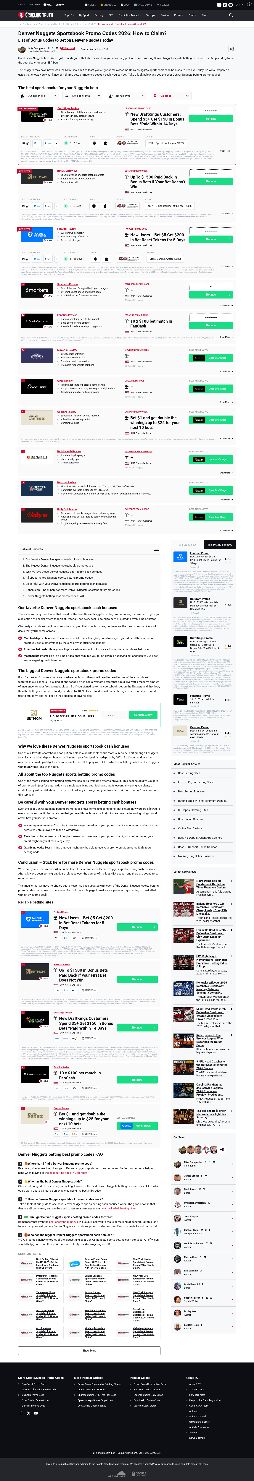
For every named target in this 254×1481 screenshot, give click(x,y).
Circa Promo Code (134, 381)
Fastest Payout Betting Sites (195, 782)
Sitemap (193, 1432)
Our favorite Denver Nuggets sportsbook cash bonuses (60, 559)
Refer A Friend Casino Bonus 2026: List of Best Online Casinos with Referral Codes (96, 1263)
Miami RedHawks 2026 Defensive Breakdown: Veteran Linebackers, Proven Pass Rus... (211, 1014)
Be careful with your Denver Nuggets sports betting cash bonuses (66, 583)
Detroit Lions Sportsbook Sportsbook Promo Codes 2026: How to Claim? (143, 1315)
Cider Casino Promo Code (35, 1400)
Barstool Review (66, 482)
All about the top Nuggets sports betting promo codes (59, 577)
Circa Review (65, 380)
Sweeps (150, 15)
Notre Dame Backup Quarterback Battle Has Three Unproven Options (211, 884)
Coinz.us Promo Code (33, 1395)
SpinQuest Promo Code (34, 1384)
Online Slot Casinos (190, 828)
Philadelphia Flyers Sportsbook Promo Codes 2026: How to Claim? (143, 1333)
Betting (99, 15)
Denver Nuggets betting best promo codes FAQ (55, 596)
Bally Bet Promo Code (137, 509)
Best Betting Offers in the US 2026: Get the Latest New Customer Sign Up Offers (48, 1263)
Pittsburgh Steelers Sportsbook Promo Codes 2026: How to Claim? (95, 1333)
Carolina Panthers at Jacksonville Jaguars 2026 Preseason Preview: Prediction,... (210, 1089)
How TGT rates (197, 1395)
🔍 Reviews (163, 5)
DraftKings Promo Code (138, 108)
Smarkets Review (67, 284)
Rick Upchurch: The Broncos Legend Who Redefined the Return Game (209, 1040)
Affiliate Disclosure (199, 1427)
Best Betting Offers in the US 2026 (79, 24)
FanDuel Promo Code (136, 229)
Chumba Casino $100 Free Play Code (97, 1395)
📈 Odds (125, 5)
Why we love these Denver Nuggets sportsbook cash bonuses (64, 571)
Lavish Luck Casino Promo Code (39, 1389)
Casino (165, 15)
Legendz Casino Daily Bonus (148, 1395)
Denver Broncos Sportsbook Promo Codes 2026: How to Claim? (95, 1280)
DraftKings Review (68, 108)
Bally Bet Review (67, 509)
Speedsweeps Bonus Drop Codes (95, 1400)
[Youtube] (230, 5)
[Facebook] (219, 5)
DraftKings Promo (201, 638)
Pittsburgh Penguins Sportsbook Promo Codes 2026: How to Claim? (47, 1280)
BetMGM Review (67, 170)
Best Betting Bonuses (191, 791)
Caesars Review (66, 411)
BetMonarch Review (69, 451)
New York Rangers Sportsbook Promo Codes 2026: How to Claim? (143, 1296)
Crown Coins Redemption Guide (150, 1384)
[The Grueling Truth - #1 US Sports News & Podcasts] (40, 15)
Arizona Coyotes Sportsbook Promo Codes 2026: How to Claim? (47, 1315)
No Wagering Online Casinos (196, 856)
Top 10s (69, 15)
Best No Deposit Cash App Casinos (200, 837)
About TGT (195, 1384)
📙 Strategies (108, 5)
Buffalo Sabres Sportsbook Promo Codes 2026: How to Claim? (95, 1296)
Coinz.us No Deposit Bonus (92, 1405)
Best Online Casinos (190, 819)
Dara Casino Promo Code (147, 1400)
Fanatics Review (67, 315)
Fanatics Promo (200, 695)
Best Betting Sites (189, 773)
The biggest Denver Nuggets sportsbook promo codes (59, 565)
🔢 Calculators (143, 5)
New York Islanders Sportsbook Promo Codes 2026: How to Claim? (95, 1315)
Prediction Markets (130, 15)
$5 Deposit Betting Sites (193, 810)
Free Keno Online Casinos (147, 1389)
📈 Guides (90, 5)
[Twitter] (225, 5)
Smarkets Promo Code (137, 284)
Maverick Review (67, 349)
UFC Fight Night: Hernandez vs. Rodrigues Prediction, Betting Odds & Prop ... (212, 961)
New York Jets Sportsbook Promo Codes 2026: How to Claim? (143, 1280)
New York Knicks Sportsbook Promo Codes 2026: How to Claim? (143, 1263)
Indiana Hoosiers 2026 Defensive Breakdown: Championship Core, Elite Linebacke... (211, 908)
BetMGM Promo (200, 599)
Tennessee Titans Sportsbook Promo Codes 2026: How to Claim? (47, 1296)
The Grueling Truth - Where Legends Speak (39, 24)
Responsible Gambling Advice (205, 1400)
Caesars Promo (199, 727)
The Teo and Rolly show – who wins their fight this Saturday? (212, 1114)
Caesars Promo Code (136, 412)
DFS (111, 15)
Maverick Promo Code (137, 350)
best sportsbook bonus (63, 1222)
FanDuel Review (66, 228)
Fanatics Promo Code (136, 315)
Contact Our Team (198, 1405)
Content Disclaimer (199, 1421)
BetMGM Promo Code (136, 171)
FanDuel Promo (199, 553)
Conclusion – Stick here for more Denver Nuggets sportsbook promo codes (73, 590)
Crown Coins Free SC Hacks (92, 1389)
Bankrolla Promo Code (33, 1405)
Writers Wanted (197, 1416)
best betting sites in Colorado (67, 1173)
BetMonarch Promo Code (138, 451)
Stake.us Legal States (145, 1405)
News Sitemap (197, 1437)
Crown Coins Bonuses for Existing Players (99, 1384)
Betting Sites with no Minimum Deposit (202, 800)
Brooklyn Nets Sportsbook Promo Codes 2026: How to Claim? (47, 1333)
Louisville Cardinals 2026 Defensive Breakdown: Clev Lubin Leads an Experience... (212, 935)
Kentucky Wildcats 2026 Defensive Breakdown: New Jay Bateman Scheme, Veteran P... (211, 987)
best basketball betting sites (118, 1208)
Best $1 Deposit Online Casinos (197, 847)
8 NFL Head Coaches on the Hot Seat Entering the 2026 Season (211, 1065)
